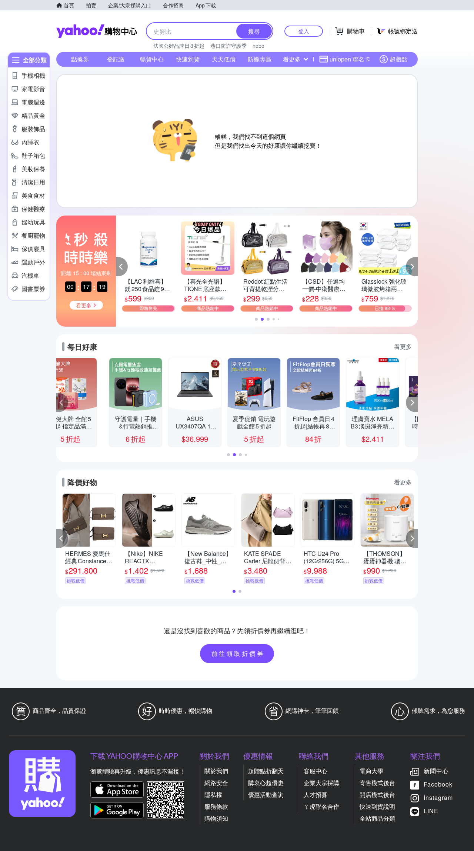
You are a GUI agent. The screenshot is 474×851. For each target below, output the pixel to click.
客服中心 (315, 771)
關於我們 (216, 771)
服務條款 (216, 806)
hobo (258, 45)
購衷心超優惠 (266, 782)
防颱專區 (259, 59)
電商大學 (371, 771)
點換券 (80, 59)
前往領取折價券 (238, 653)
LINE (431, 811)
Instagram (438, 797)
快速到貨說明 (377, 806)
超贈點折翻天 (266, 771)
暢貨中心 (152, 59)
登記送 (116, 59)
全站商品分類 (377, 818)
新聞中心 (436, 771)
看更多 (292, 59)
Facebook (438, 784)
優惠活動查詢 (266, 794)
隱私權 (213, 794)
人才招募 (315, 794)
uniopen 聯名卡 (350, 59)
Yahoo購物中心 (96, 31)
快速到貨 (188, 59)
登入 (303, 31)
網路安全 (216, 782)
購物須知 (216, 818)
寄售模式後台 (377, 782)
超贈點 (398, 59)
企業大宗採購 (321, 782)
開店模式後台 (377, 794)
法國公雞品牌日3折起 (178, 45)
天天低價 (224, 59)
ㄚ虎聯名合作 (321, 806)
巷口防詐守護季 (228, 45)
